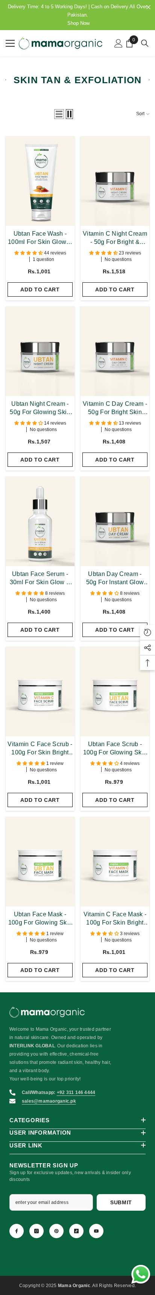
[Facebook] (16, 1231)
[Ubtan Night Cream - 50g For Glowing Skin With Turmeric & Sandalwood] (40, 351)
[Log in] (118, 43)
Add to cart (40, 289)
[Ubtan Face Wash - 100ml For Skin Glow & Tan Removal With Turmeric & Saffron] (40, 181)
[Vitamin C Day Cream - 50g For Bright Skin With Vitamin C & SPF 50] (115, 351)
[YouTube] (96, 1231)
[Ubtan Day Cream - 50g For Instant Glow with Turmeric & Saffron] (115, 521)
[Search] (144, 43)
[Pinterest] (56, 1231)
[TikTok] (76, 1231)
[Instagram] (36, 1231)
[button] (59, 114)
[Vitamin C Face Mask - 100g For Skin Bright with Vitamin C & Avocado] (115, 861)
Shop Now (78, 23)
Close (148, 7)
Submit (121, 1202)
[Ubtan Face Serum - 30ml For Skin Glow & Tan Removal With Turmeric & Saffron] (40, 521)
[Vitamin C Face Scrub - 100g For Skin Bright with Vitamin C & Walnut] (40, 691)
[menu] (10, 43)
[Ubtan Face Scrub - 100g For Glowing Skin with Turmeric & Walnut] (115, 691)
